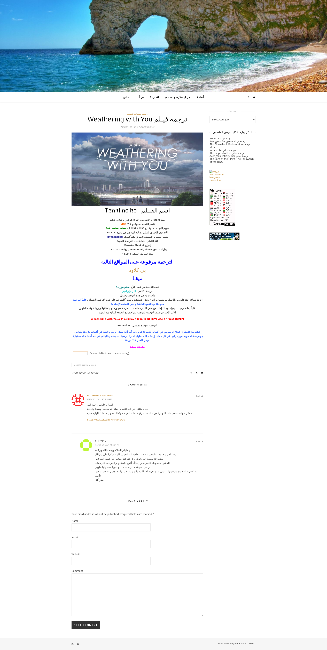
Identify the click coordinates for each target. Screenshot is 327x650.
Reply (199, 395)
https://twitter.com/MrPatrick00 (106, 419)
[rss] (249, 4)
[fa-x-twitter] (254, 4)
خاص (126, 97)
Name (75, 520)
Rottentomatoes (117, 228)
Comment (77, 570)
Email (75, 537)
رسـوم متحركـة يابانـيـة (137, 113)
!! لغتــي (154, 97)
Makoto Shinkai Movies (85, 365)
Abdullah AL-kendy (86, 372)
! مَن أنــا (139, 97)
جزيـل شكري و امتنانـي (177, 97)
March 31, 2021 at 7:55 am (99, 399)
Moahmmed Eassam (100, 395)
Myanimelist (114, 236)
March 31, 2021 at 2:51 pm (107, 444)
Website (76, 554)
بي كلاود (137, 270)
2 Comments (147, 127)
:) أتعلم (200, 97)
